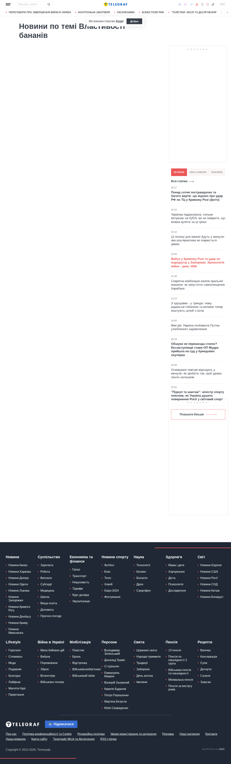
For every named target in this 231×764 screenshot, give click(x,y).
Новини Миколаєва (15, 631)
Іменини (141, 682)
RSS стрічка (108, 739)
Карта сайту (39, 739)
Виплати (46, 577)
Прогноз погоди (50, 616)
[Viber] (185, 4)
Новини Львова (18, 590)
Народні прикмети (148, 656)
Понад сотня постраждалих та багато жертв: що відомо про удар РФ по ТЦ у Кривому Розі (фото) (197, 196)
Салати (205, 675)
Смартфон (143, 590)
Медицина (47, 590)
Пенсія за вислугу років (180, 687)
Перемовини (49, 662)
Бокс (107, 571)
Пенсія (172, 642)
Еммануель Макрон (111, 674)
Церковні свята (146, 650)
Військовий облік (83, 675)
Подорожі (14, 669)
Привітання (16, 694)
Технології (143, 565)
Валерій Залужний (116, 682)
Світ (201, 557)
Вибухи (45, 656)
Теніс (107, 577)
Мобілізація (80, 642)
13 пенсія (174, 650)
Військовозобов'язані (86, 669)
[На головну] (115, 4)
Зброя (44, 669)
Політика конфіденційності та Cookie (47, 734)
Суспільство (49, 557)
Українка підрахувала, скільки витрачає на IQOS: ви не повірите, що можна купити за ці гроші (198, 218)
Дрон (139, 584)
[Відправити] (48, 4)
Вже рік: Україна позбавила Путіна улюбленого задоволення (195, 327)
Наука (139, 557)
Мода (12, 662)
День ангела (144, 675)
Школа (44, 596)
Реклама (168, 734)
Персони (109, 642)
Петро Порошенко (116, 695)
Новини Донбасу (19, 616)
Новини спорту (115, 557)
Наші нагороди (190, 734)
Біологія (141, 577)
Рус (222, 4)
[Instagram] (207, 4)
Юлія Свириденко (116, 708)
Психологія (175, 584)
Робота (45, 571)
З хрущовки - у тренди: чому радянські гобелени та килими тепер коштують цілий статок (197, 307)
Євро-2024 (111, 590)
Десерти (206, 669)
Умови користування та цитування (133, 734)
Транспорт (79, 576)
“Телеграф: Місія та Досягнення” (194, 12)
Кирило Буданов (115, 688)
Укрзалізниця (81, 601)
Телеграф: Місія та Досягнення (74, 739)
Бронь (76, 656)
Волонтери (47, 675)
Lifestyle (13, 642)
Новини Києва (17, 565)
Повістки (78, 650)
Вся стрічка (179, 181)
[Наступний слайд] (227, 12)
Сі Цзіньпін (111, 666)
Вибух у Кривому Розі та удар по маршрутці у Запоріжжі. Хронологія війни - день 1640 (197, 262)
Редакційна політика (91, 734)
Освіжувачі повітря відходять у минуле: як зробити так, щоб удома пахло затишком (196, 373)
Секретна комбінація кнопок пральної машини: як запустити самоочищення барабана (198, 284)
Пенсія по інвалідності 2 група (177, 660)
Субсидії (46, 584)
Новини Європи (211, 565)
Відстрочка (79, 662)
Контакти (211, 734)
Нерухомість (80, 582)
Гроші (76, 569)
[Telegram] (191, 4)
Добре (134, 21)
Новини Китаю (210, 590)
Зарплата (46, 565)
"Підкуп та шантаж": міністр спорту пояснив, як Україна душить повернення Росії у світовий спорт (197, 395)
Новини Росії (209, 577)
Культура (14, 675)
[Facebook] (179, 4)
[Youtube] (197, 4)
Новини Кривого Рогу (19, 608)
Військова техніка (52, 682)
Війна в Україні (51, 642)
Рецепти (205, 642)
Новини (12, 557)
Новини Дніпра (18, 577)
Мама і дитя (176, 565)
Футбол (109, 565)
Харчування (176, 571)
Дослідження (177, 590)
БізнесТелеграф (153, 12)
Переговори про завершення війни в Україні (40, 12)
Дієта (171, 577)
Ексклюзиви (125, 12)
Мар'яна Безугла (115, 701)
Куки (119, 21)
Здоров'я (174, 557)
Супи (203, 662)
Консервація (208, 656)
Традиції (142, 662)
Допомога (47, 609)
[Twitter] (202, 4)
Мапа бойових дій (52, 650)
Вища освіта (48, 603)
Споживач (15, 656)
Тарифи (77, 588)
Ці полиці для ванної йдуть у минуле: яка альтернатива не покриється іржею (198, 240)
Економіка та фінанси (81, 559)
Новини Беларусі (211, 596)
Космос (141, 571)
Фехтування (112, 596)
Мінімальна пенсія (180, 679)
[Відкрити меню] (8, 4)
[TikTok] (213, 4)
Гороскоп (14, 650)
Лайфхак (14, 682)
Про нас (11, 734)
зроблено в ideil (213, 749)
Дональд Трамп (114, 660)
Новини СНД (209, 584)
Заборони (143, 669)
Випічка (205, 650)
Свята (139, 642)
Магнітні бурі (17, 688)
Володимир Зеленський (112, 652)
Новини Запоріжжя (15, 598)
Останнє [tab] (179, 172)
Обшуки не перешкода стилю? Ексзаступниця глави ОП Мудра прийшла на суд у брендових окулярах (194, 349)
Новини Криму (18, 622)
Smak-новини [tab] (197, 172)
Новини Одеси (18, 584)
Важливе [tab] (217, 172)
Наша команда (16, 739)
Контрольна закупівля (94, 12)
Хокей (108, 584)
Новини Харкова (19, 571)
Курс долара (80, 594)
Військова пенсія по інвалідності (179, 671)
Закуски (205, 682)
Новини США (209, 571)
